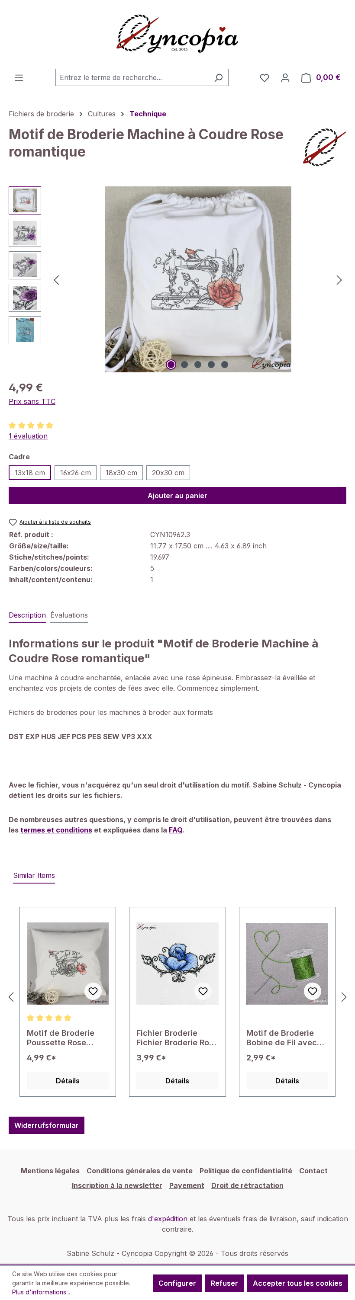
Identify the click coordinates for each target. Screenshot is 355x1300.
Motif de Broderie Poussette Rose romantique (60, 1037)
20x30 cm (168, 472)
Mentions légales (50, 1170)
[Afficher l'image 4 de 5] (211, 364)
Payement (186, 1185)
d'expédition (167, 1218)
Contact (313, 1170)
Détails (68, 1080)
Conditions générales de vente (140, 1170)
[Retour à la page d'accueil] (177, 34)
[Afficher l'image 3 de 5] (197, 364)
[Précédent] (56, 280)
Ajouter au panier (177, 495)
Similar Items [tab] (34, 875)
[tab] (27, 615)
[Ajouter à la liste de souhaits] (93, 991)
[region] (177, 279)
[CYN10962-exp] (198, 279)
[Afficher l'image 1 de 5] (171, 364)
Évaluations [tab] (69, 615)
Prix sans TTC (32, 401)
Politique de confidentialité (246, 1170)
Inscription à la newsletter (117, 1185)
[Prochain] (339, 280)
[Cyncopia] (324, 147)
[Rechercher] (218, 77)
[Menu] (19, 77)
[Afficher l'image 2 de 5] (184, 364)
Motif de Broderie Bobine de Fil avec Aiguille (281, 1037)
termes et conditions (56, 830)
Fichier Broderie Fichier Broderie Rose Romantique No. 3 (177, 1037)
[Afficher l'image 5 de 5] (224, 364)
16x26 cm (75, 472)
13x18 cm (30, 472)
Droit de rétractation (247, 1185)
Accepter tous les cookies (297, 1283)
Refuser (224, 1283)
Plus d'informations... (41, 1292)
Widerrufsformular (46, 1125)
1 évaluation (28, 436)
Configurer (177, 1283)
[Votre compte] (285, 77)
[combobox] (132, 77)
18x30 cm (121, 472)
